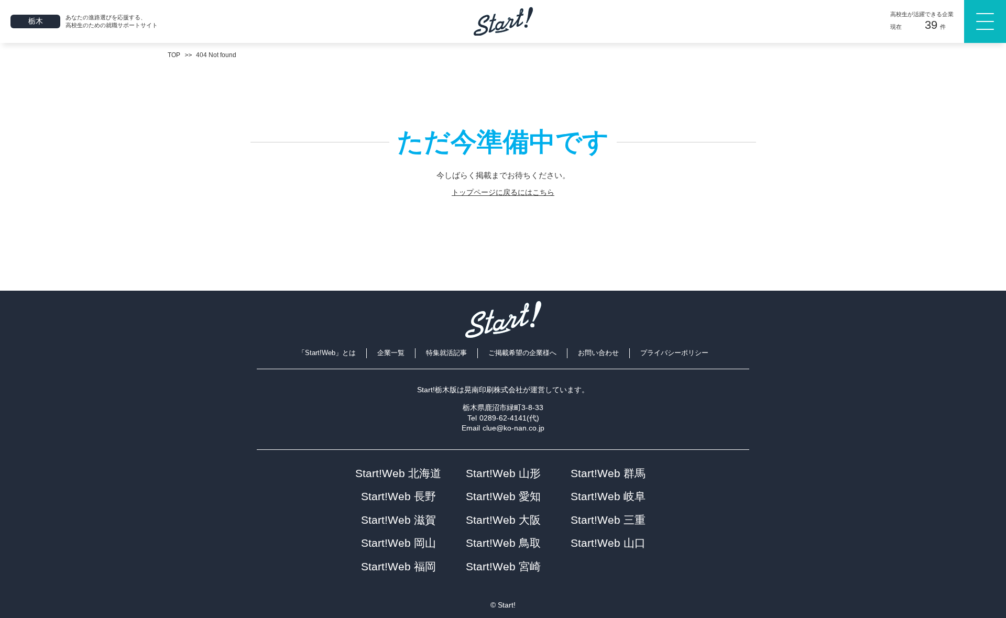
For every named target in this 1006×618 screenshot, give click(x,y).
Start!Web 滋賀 (398, 520)
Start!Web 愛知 (503, 496)
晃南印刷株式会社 (493, 389)
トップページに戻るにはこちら (503, 192)
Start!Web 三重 (608, 520)
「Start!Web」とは (327, 353)
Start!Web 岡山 (398, 543)
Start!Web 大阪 (503, 520)
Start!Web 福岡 (398, 566)
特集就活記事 (446, 353)
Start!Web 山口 (608, 543)
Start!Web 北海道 (398, 473)
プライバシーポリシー (674, 353)
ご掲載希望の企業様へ (522, 353)
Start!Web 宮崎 (503, 566)
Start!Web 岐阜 (608, 496)
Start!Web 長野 (398, 496)
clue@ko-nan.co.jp (513, 428)
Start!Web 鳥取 (503, 543)
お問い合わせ (598, 353)
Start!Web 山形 (503, 473)
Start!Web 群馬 (608, 473)
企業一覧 (390, 353)
